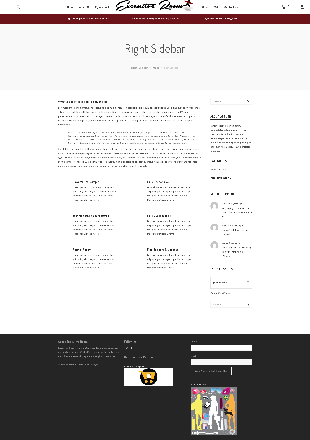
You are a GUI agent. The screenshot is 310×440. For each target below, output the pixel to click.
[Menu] (5, 7)
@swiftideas (220, 282)
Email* (194, 356)
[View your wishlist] (288, 7)
